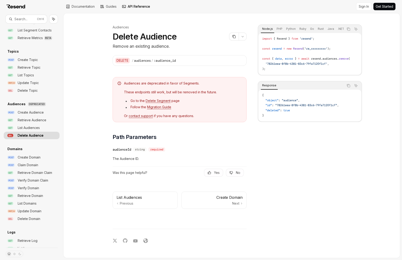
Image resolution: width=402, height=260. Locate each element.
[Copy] (241, 60)
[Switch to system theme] (9, 254)
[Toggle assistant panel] (53, 19)
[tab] (267, 29)
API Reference (139, 6)
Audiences (121, 27)
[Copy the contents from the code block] (348, 29)
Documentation (83, 6)
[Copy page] (234, 37)
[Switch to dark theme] (19, 254)
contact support (141, 116)
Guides (111, 6)
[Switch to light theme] (14, 254)
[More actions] (243, 37)
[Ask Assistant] (356, 29)
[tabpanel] (309, 54)
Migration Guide (159, 107)
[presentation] (31, 135)
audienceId (122, 149)
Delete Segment (158, 101)
